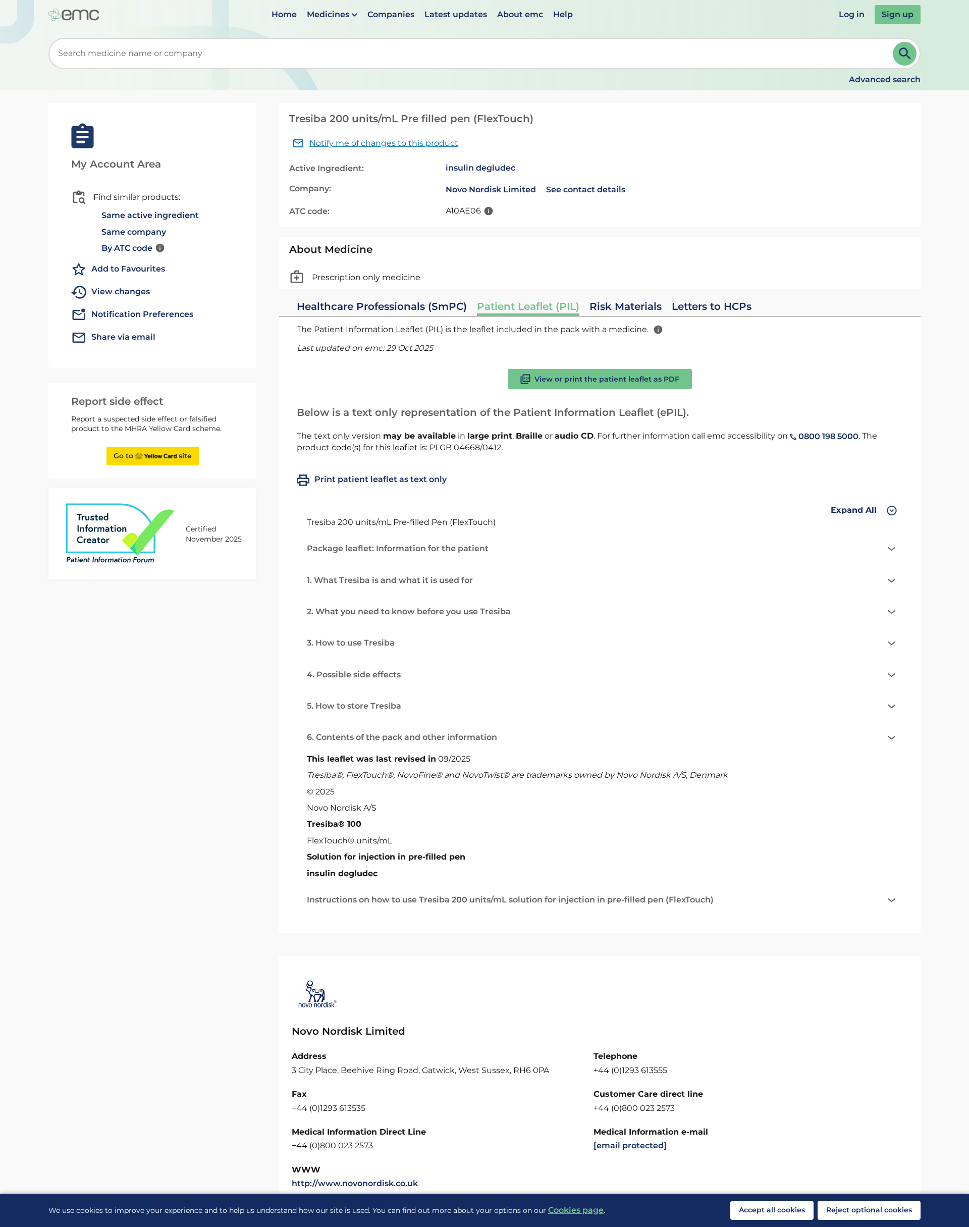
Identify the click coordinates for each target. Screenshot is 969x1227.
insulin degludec (480, 168)
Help (563, 14)
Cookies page (576, 1210)
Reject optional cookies (869, 1209)
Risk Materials (625, 306)
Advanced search (885, 79)
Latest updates (455, 14)
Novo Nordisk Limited (491, 189)
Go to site (153, 455)
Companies (390, 14)
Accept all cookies (772, 1209)
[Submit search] (905, 54)
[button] (332, 14)
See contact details (585, 189)
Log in (852, 14)
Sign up (897, 14)
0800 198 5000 (827, 436)
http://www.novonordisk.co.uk (355, 1183)
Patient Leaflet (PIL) (528, 306)
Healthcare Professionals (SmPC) (382, 306)
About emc (520, 14)
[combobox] (472, 53)
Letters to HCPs (711, 306)
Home (284, 14)
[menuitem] (284, 14)
